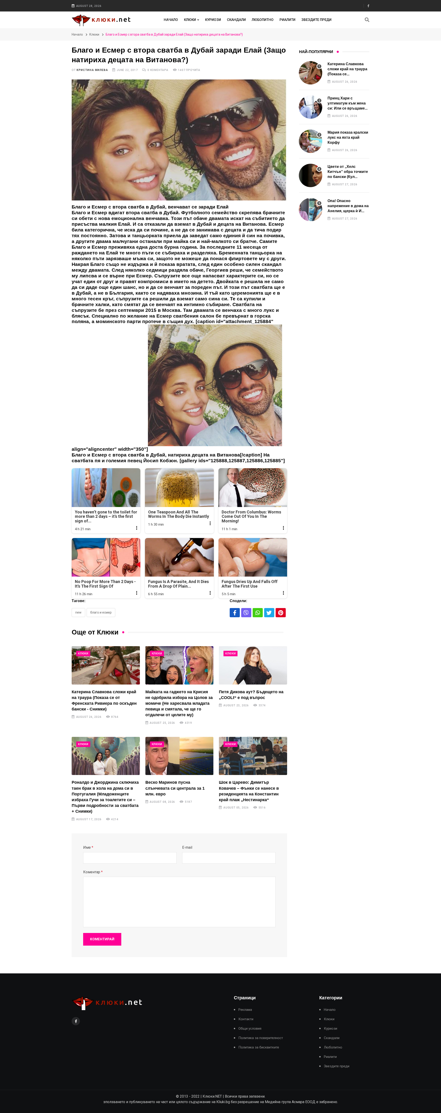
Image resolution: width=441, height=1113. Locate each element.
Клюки (190, 20)
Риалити (287, 20)
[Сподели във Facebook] (235, 612)
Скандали (236, 20)
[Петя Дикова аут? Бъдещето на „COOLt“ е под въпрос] (253, 665)
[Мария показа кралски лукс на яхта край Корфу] (310, 141)
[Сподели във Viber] (246, 612)
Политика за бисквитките (258, 1047)
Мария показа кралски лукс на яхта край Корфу (348, 137)
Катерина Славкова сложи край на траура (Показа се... (347, 69)
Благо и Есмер (101, 612)
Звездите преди (316, 20)
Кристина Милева (92, 70)
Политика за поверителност (260, 1038)
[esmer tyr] (215, 387)
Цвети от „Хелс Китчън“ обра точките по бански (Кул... (348, 172)
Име (88, 847)
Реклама (245, 1010)
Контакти (245, 1019)
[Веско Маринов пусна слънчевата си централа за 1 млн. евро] (179, 756)
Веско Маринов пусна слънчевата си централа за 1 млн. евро (175, 788)
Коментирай (102, 939)
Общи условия (249, 1028)
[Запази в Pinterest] (281, 612)
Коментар (93, 872)
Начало (171, 20)
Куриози (213, 20)
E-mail (187, 847)
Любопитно (263, 20)
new (78, 612)
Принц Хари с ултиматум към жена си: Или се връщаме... (348, 103)
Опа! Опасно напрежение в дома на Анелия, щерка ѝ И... (348, 206)
